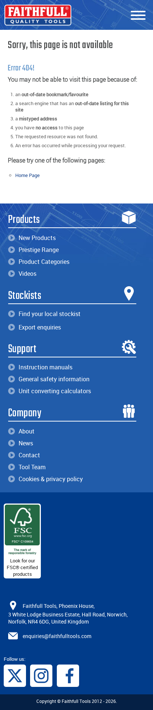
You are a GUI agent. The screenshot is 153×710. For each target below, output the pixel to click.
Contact (29, 455)
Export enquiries (40, 327)
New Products (37, 238)
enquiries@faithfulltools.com (57, 635)
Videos (27, 273)
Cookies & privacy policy (51, 479)
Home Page (27, 175)
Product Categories (44, 262)
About (27, 431)
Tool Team (32, 467)
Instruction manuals (45, 367)
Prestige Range (39, 250)
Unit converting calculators (55, 391)
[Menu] (138, 15)
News (26, 443)
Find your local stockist (50, 314)
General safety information (54, 379)
